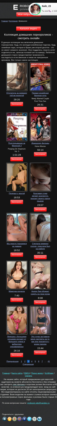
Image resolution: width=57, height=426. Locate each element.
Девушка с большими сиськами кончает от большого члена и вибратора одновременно (16, 341)
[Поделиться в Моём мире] (19, 419)
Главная (6, 373)
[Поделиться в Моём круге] (14, 419)
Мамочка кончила (17, 291)
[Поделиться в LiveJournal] (34, 419)
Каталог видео (28, 28)
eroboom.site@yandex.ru (38, 403)
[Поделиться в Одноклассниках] (9, 419)
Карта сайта (16, 373)
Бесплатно (17, 104)
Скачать (28, 376)
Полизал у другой (17, 193)
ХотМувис (49, 373)
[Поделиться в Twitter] (29, 419)
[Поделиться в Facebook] (24, 419)
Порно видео (37, 373)
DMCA (27, 373)
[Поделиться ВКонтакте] (4, 419)
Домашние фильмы (40, 143)
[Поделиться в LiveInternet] (39, 419)
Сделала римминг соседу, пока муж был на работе (40, 246)
